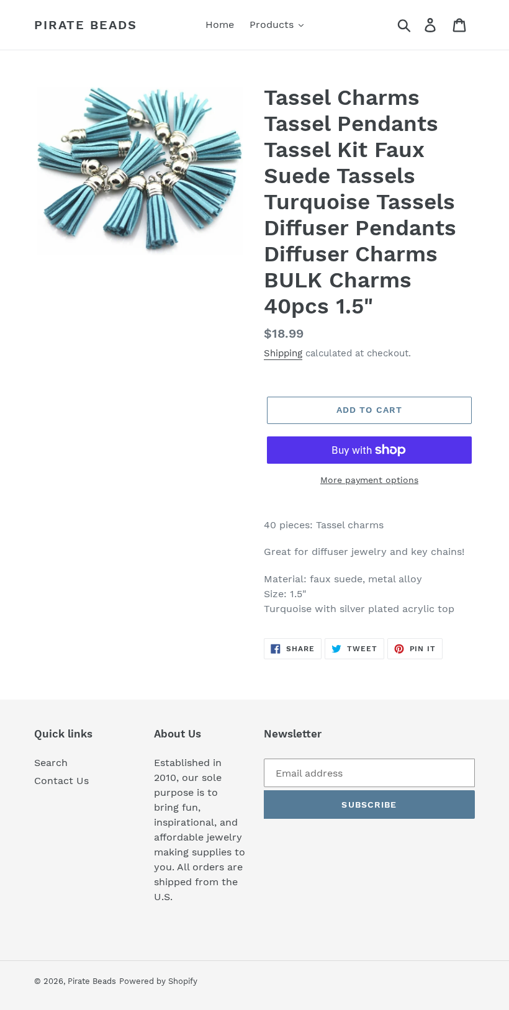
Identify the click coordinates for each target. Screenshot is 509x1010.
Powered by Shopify (158, 981)
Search (51, 763)
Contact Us (61, 781)
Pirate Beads (85, 24)
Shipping (283, 353)
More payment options (369, 480)
